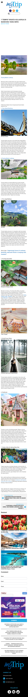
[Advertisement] (14, 40)
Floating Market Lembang (8, 158)
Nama (2, 576)
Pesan (2, 586)
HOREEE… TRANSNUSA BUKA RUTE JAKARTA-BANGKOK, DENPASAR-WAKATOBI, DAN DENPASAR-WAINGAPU (14, 645)
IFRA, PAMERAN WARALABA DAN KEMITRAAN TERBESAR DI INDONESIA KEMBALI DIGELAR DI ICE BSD (14, 632)
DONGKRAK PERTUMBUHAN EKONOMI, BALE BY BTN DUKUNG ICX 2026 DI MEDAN (14, 638)
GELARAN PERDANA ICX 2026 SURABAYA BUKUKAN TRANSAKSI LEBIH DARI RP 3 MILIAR (14, 652)
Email (2, 581)
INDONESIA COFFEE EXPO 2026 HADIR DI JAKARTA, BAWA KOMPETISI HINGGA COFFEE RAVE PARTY (14, 625)
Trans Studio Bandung (7, 108)
